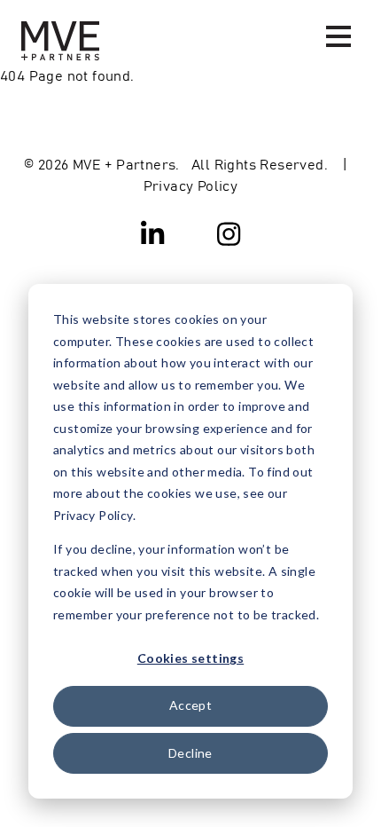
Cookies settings (190, 658)
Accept (190, 705)
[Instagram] (228, 232)
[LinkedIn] (153, 232)
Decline (190, 752)
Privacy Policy (191, 184)
